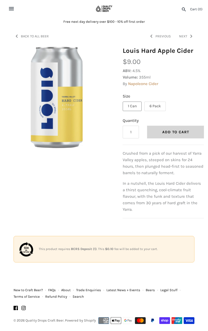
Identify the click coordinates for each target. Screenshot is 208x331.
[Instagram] (23, 308)
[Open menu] (11, 9)
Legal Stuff (168, 290)
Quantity (131, 120)
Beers (150, 290)
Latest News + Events (123, 290)
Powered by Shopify (80, 320)
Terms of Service (27, 296)
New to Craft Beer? (28, 290)
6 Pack (155, 106)
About (66, 290)
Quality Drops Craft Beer (44, 320)
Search (78, 296)
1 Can (132, 106)
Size (126, 96)
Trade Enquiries (88, 290)
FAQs (52, 290)
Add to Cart (175, 132)
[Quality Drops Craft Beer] (104, 9)
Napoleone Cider (143, 83)
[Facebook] (16, 308)
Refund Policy (56, 296)
